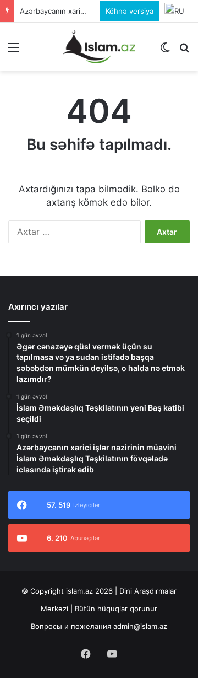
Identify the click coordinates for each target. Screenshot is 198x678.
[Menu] (13, 51)
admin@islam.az (140, 626)
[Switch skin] (165, 51)
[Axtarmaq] (184, 51)
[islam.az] (99, 46)
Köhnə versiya (129, 11)
